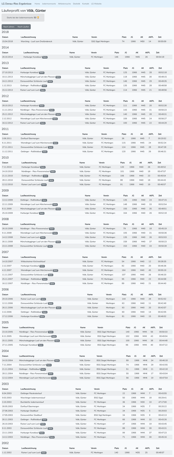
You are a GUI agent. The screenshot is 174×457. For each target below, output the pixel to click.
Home (37, 3)
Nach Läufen (23, 26)
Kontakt (85, 3)
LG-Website (96, 3)
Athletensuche (64, 3)
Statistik (76, 3)
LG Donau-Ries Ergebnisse (16, 3)
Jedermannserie (49, 3)
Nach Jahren (8, 26)
